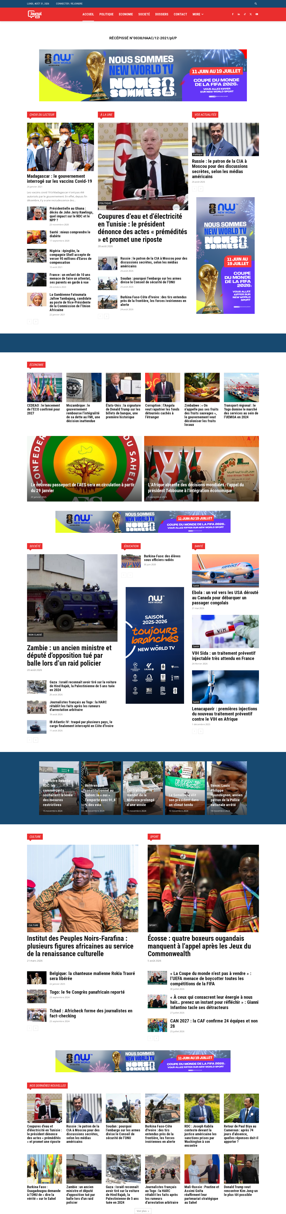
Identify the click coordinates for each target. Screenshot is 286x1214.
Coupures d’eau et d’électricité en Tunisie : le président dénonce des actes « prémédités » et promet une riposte (142, 228)
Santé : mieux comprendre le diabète (70, 234)
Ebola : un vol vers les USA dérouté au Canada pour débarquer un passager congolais (225, 598)
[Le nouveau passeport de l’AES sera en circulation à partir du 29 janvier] (84, 469)
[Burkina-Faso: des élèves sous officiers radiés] (131, 561)
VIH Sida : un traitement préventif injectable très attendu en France (223, 655)
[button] (256, 4)
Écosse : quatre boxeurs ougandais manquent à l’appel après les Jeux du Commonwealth (199, 946)
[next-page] (35, 321)
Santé (196, 585)
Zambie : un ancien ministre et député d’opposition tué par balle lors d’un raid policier (69, 655)
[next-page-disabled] (130, 575)
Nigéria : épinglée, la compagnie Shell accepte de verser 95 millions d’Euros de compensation (70, 256)
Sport (153, 925)
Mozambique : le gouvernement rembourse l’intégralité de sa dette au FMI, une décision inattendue (83, 413)
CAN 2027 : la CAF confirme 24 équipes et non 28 (214, 1023)
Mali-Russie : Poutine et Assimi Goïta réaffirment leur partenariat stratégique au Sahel (201, 1194)
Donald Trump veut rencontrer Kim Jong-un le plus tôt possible (241, 1191)
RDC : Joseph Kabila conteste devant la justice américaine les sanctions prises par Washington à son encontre (200, 1135)
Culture (33, 925)
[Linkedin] (239, 14)
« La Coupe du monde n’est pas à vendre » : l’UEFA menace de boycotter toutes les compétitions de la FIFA (210, 978)
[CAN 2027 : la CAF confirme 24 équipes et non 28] (157, 1025)
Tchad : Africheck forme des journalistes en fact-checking (91, 1013)
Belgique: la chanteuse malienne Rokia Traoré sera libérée (92, 976)
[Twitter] (250, 14)
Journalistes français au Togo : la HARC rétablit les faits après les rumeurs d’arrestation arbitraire (78, 706)
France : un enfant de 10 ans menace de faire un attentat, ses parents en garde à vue (70, 278)
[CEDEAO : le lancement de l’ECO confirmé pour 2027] (44, 387)
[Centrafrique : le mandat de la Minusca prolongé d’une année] (143, 788)
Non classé (35, 634)
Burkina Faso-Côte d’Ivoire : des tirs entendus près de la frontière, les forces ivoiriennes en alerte (153, 301)
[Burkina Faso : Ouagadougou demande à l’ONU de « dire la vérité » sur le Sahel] (44, 1169)
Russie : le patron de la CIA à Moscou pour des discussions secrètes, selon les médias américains (153, 262)
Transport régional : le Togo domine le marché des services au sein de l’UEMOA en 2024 (241, 411)
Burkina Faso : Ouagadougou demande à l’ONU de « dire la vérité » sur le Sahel (44, 1192)
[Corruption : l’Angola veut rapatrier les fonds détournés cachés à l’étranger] (162, 387)
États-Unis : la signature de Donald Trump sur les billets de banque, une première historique (123, 411)
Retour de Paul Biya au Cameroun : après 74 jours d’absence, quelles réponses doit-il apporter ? (241, 1134)
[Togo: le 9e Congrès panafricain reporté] (36, 996)
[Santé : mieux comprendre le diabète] (36, 237)
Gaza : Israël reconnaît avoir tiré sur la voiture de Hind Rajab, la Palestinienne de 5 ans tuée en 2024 (83, 686)
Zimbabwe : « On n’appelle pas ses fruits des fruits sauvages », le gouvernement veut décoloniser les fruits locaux (201, 415)
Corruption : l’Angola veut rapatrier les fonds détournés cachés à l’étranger (162, 411)
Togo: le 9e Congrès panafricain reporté (88, 992)
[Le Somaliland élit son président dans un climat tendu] (185, 788)
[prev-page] (29, 321)
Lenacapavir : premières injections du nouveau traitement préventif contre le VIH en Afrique (224, 714)
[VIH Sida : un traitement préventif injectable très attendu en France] (225, 631)
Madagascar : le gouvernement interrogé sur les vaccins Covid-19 (59, 178)
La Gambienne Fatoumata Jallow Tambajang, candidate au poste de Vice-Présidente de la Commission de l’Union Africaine (70, 302)
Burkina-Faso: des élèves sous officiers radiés (162, 558)
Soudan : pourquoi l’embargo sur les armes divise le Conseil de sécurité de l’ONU (150, 280)
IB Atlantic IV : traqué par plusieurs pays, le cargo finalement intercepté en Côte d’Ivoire (81, 724)
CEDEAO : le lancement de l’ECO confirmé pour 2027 (43, 409)
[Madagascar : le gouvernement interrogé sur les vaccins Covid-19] (60, 147)
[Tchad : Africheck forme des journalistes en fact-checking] (36, 1015)
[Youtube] (256, 14)
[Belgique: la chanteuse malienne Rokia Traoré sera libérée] (36, 978)
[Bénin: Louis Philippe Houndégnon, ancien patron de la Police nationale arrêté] (227, 788)
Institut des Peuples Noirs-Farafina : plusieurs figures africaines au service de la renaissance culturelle (80, 946)
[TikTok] (245, 14)
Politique (105, 203)
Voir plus (142, 1211)
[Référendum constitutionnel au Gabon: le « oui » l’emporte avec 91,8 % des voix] (101, 788)
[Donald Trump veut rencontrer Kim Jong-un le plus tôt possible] (241, 1169)
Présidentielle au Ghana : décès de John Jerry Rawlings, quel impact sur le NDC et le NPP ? (71, 214)
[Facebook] (233, 14)
